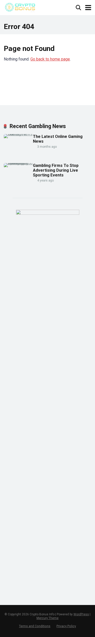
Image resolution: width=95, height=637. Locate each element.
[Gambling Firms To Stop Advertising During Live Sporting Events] (18, 163)
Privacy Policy (66, 626)
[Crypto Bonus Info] (20, 7)
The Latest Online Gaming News (58, 139)
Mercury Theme (47, 618)
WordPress (81, 614)
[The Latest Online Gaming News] (18, 134)
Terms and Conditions (34, 626)
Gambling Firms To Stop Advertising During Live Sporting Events (56, 170)
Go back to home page (50, 59)
